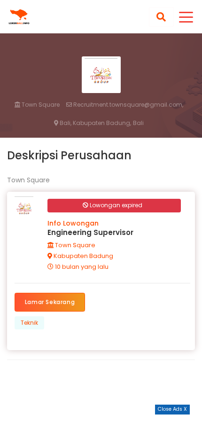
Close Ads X (172, 409)
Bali (138, 123)
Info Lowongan (73, 223)
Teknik (29, 323)
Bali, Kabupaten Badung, (94, 123)
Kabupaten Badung (82, 255)
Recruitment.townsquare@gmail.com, (127, 105)
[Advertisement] (101, 426)
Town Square (40, 105)
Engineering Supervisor (90, 232)
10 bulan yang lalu (81, 266)
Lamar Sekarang (50, 302)
